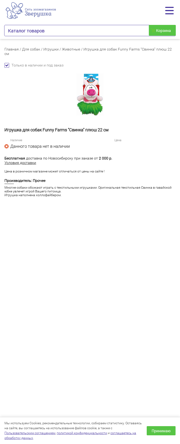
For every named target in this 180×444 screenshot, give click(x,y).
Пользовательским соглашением (29, 433)
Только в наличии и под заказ (37, 65)
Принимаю (161, 430)
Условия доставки (20, 162)
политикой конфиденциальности (82, 433)
